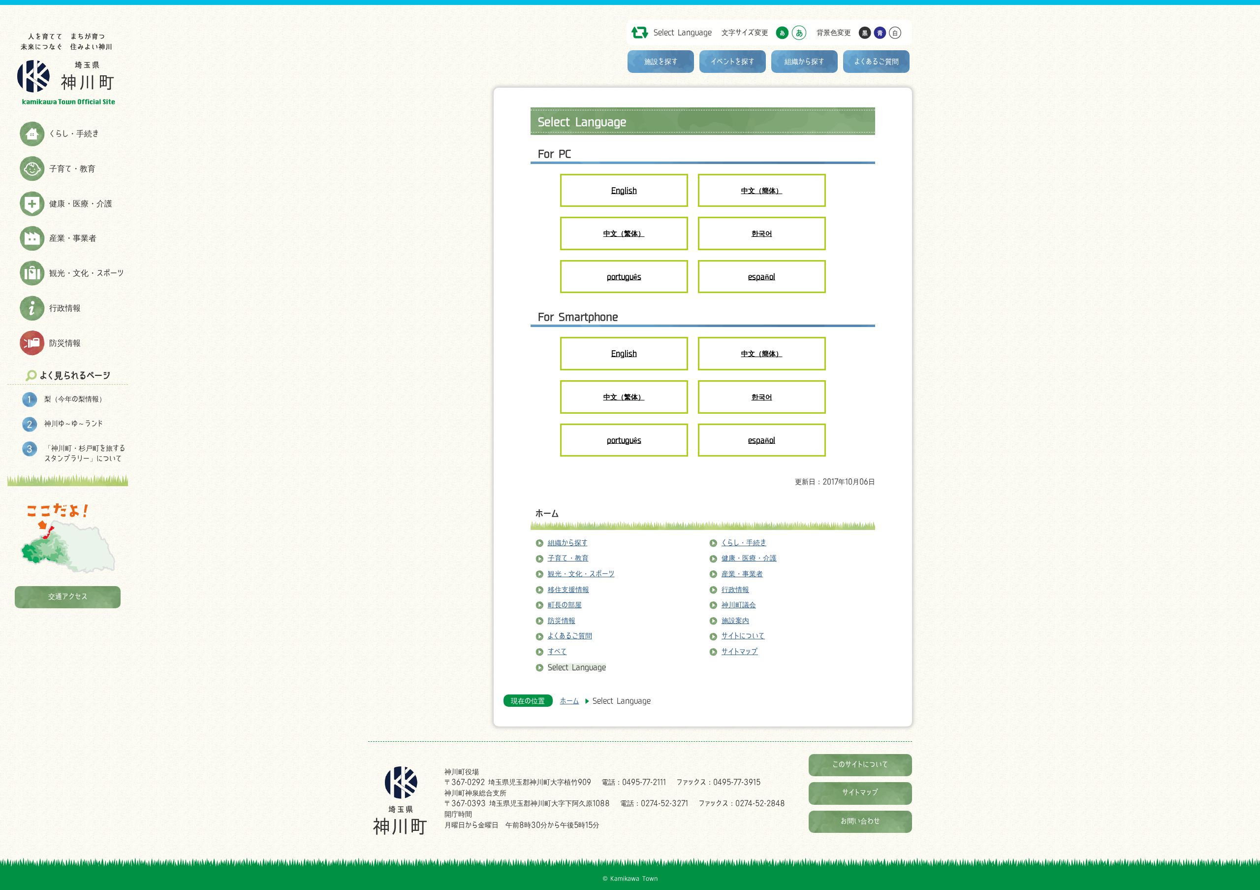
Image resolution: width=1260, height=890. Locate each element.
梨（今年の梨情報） (75, 398)
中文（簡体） (762, 190)
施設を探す (661, 61)
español (761, 276)
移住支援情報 (568, 589)
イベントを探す (733, 61)
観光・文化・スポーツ (86, 273)
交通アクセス (68, 596)
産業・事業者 (72, 238)
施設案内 (735, 620)
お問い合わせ (860, 820)
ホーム (547, 513)
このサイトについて (860, 764)
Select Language (683, 32)
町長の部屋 (565, 604)
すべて (557, 651)
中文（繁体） (624, 233)
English (624, 190)
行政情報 (65, 308)
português (624, 276)
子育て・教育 (72, 168)
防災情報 (65, 343)
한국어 (762, 233)
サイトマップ (740, 651)
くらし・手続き (74, 133)
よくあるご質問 (876, 61)
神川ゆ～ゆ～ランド (73, 423)
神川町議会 (739, 604)
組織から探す (804, 61)
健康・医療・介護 (80, 203)
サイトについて (743, 635)
